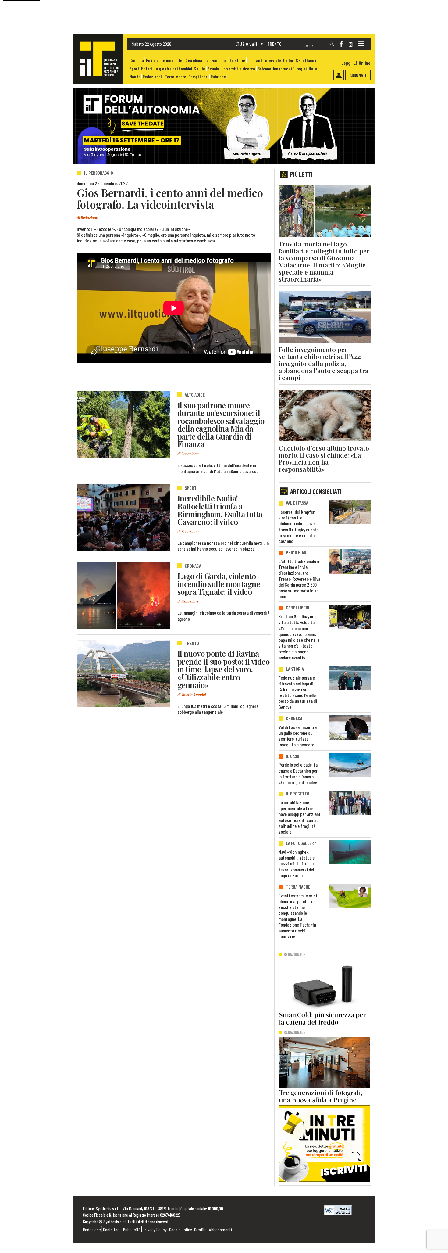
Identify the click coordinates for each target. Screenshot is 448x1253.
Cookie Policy (180, 1229)
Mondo (135, 76)
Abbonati (358, 75)
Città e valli (246, 43)
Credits (200, 1229)
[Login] (338, 75)
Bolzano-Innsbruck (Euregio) (282, 68)
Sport (134, 68)
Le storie (237, 60)
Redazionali (152, 76)
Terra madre (175, 76)
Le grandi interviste (264, 60)
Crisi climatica (196, 60)
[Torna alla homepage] (98, 59)
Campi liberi (198, 76)
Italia (313, 68)
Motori (146, 68)
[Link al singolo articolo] (123, 424)
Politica (152, 60)
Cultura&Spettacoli (299, 60)
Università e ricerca (238, 68)
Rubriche (218, 76)
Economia (219, 60)
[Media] (360, 44)
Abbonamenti (220, 1229)
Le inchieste (171, 60)
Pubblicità (131, 1229)
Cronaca (137, 60)
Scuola (213, 68)
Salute (199, 68)
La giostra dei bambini (173, 68)
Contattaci (112, 1229)
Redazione (92, 1229)
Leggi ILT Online (355, 63)
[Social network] (341, 44)
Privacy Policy (155, 1229)
